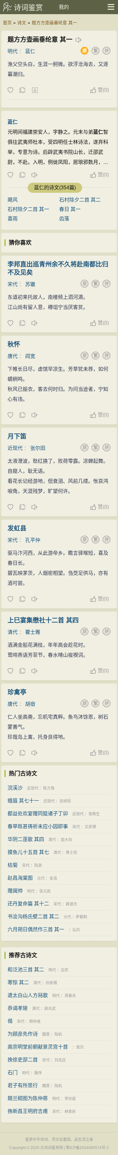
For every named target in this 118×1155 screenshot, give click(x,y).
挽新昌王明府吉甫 (28, 1111)
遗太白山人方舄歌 (28, 995)
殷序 (38, 1073)
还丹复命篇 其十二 (28, 903)
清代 (13, 632)
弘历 (76, 930)
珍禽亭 (17, 692)
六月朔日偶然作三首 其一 (36, 929)
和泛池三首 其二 (26, 969)
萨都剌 (81, 917)
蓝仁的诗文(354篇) (55, 187)
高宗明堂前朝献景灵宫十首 (38, 1047)
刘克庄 (60, 1060)
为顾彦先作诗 (23, 1034)
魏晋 (46, 1034)
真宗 (80, 1047)
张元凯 (45, 891)
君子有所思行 (23, 1085)
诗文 (21, 22)
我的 (64, 7)
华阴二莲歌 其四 (26, 839)
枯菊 (13, 865)
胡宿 (30, 704)
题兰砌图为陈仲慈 (28, 1098)
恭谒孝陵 (18, 1008)
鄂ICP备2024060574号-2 (87, 1148)
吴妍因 (65, 801)
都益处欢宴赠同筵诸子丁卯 (38, 813)
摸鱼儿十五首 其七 (28, 852)
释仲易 (35, 1021)
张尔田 (37, 448)
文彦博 (90, 827)
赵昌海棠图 (20, 878)
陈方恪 (48, 788)
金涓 (53, 878)
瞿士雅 (32, 632)
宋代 (13, 284)
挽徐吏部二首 (23, 1059)
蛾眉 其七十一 (23, 800)
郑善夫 (70, 996)
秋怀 (14, 344)
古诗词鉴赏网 (51, 1148)
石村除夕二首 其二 (80, 199)
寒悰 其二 (18, 982)
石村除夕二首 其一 (28, 209)
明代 (13, 51)
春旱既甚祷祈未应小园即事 (38, 826)
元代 (41, 878)
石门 (13, 1072)
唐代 (13, 356)
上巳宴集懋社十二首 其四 (43, 620)
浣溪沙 (15, 788)
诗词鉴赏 (28, 7)
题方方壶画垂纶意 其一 (54, 22)
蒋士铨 (71, 852)
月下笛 (17, 436)
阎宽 (30, 356)
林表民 (70, 1111)
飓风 (13, 199)
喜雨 (13, 218)
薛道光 (71, 904)
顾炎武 (50, 1009)
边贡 (64, 970)
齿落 (64, 218)
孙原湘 (51, 983)
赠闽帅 (15, 890)
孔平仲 (32, 540)
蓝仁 (30, 51)
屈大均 (66, 840)
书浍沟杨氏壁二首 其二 (33, 916)
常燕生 (94, 814)
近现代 (15, 448)
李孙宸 (70, 1099)
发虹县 (17, 528)
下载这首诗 (34, 90)
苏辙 (30, 284)
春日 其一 (70, 209)
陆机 (58, 1034)
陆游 (38, 865)
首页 (7, 22)
